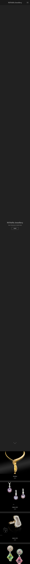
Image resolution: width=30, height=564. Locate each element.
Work (15, 228)
